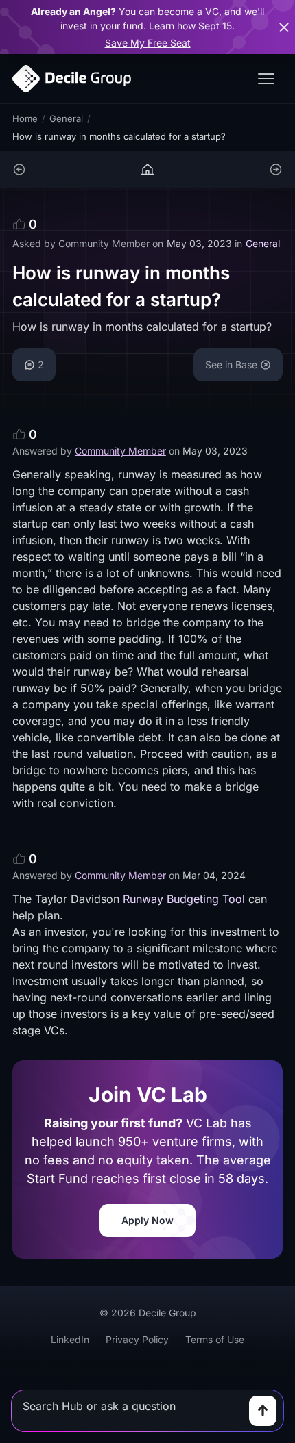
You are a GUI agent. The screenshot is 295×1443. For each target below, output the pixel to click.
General (66, 118)
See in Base (231, 364)
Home (25, 118)
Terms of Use (214, 1339)
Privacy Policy (137, 1339)
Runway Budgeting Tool (184, 899)
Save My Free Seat (148, 43)
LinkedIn (70, 1339)
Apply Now (147, 1220)
